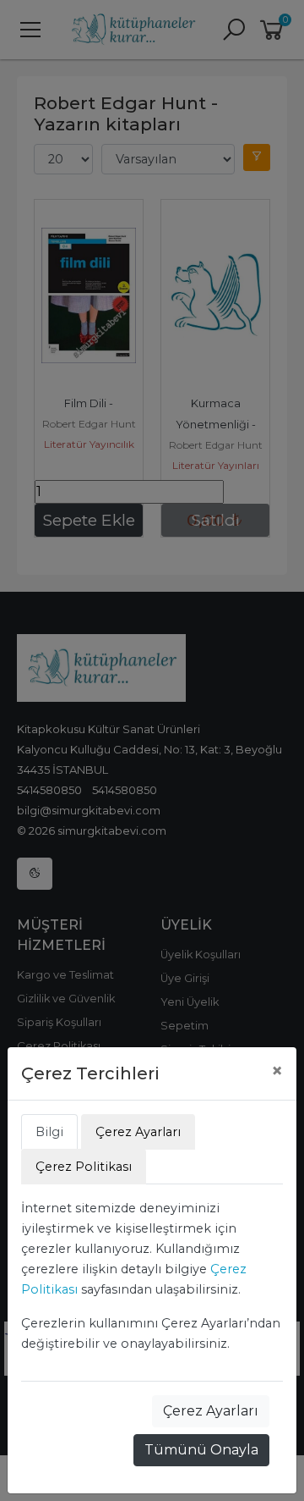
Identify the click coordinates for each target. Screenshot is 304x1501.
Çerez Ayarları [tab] (138, 1132)
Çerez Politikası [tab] (83, 1166)
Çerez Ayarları (210, 1411)
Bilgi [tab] (49, 1132)
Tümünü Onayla (201, 1450)
